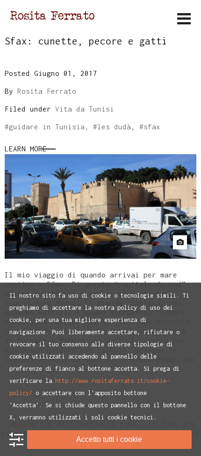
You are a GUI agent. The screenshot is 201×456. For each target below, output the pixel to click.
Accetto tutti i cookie (109, 439)
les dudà (114, 126)
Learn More (26, 148)
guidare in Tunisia (47, 126)
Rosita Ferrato (46, 91)
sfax (152, 126)
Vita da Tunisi (84, 109)
